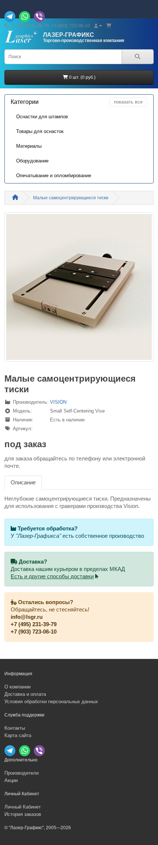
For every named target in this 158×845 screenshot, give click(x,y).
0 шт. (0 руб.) (82, 77)
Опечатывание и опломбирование (53, 175)
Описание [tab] (23, 482)
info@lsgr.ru (27, 617)
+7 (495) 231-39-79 (34, 624)
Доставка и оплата (25, 694)
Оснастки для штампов (42, 116)
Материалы (29, 146)
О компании (17, 687)
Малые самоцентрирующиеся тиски (70, 197)
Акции (11, 780)
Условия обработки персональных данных (51, 701)
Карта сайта (17, 735)
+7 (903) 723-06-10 (34, 632)
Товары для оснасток (40, 131)
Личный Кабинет (22, 807)
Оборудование (32, 161)
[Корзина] (108, 25)
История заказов (22, 814)
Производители (21, 773)
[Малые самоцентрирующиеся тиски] (79, 289)
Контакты (14, 728)
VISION (58, 402)
